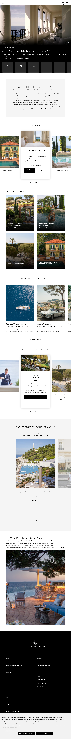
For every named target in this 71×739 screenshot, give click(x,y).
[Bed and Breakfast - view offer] (20, 251)
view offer (12, 227)
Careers (8, 672)
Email (63, 547)
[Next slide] (40, 182)
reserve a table (35, 397)
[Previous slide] (31, 182)
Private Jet (10, 701)
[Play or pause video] (69, 43)
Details (41, 170)
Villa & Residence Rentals (15, 711)
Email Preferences (43, 668)
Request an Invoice (43, 661)
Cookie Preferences (26, 733)
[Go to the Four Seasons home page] (2, 2)
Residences (9, 708)
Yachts (8, 704)
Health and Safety (12, 668)
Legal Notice (13, 727)
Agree (45, 733)
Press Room (41, 679)
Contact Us (29, 58)
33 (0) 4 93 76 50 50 (8, 58)
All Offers (60, 191)
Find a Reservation (43, 665)
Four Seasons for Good (14, 665)
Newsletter (41, 690)
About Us (9, 661)
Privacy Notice (6, 727)
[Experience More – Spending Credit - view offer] (20, 213)
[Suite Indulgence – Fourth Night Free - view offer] (51, 213)
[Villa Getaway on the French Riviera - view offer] (51, 251)
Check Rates (29, 170)
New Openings (41, 683)
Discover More (35, 339)
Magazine (40, 686)
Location (20, 58)
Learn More (35, 401)
